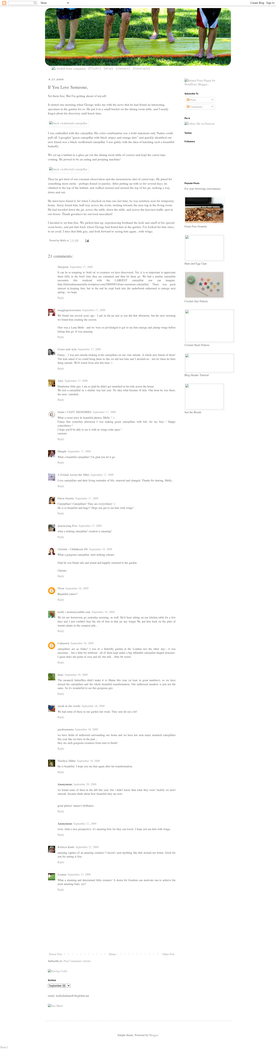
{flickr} (93, 68)
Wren (61, 588)
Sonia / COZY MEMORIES (75, 412)
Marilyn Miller (67, 761)
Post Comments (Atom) (77, 961)
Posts (192, 100)
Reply (61, 298)
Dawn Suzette (66, 498)
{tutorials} (140, 68)
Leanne (62, 874)
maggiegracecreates (69, 310)
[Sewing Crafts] (57, 971)
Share (3, 1047)
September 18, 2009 (100, 549)
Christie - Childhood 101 (73, 549)
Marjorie (63, 267)
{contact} (122, 68)
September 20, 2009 (84, 784)
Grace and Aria (67, 349)
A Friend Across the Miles (73, 475)
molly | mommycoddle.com (74, 612)
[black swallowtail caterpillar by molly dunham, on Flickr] (68, 123)
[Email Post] (86, 240)
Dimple (62, 451)
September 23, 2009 (79, 874)
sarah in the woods (69, 706)
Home (112, 954)
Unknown (63, 643)
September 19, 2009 (88, 761)
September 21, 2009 (84, 823)
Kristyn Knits (66, 847)
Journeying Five (67, 526)
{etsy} (107, 68)
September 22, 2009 (87, 847)
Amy (60, 381)
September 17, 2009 (81, 267)
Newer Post (55, 954)
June (60, 674)
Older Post (168, 954)
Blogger (153, 1035)
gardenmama (66, 729)
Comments (195, 107)
